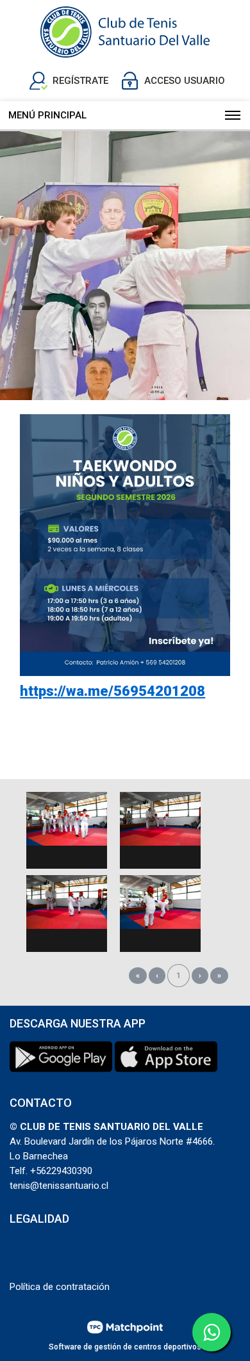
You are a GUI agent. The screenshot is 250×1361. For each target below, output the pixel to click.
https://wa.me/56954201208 (112, 691)
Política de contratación (60, 1287)
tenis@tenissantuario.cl (59, 1185)
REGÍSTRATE (80, 80)
